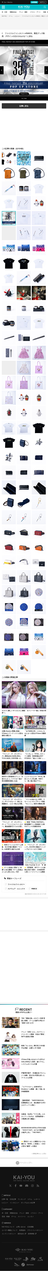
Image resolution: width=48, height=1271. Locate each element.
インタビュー (14, 1203)
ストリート (22, 1216)
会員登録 (34, 2)
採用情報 (31, 1234)
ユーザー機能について (9, 1230)
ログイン (42, 2)
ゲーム (11, 16)
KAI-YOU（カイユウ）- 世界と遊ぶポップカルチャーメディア (24, 7)
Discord (26, 1185)
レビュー (17, 16)
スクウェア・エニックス (16, 889)
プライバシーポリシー (35, 1230)
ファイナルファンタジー (16, 884)
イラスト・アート (37, 1213)
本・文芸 (5, 1213)
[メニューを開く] (3, 7)
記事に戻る (24, 106)
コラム (29, 1199)
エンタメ (30, 1216)
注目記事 (13, 1199)
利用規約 (22, 1230)
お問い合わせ (21, 1227)
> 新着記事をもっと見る (39, 1153)
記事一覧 (5, 1199)
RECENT (25, 1009)
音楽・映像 (6, 1216)
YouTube (21, 1185)
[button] (2, 70)
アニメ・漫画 (24, 1213)
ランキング (22, 1199)
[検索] (45, 7)
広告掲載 (30, 1227)
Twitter (10, 1185)
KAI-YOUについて (8, 1227)
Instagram (32, 1185)
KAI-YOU (4, 16)
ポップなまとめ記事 (28, 1203)
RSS (38, 1185)
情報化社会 (14, 1213)
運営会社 (21, 1234)
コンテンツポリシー (9, 1234)
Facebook (15, 1185)
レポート (37, 1199)
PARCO (34, 889)
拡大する (25, 94)
